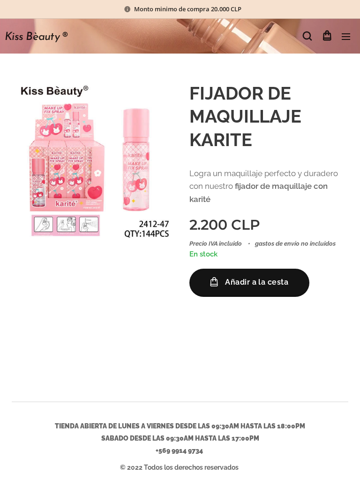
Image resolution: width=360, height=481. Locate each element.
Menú (346, 36)
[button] (307, 36)
